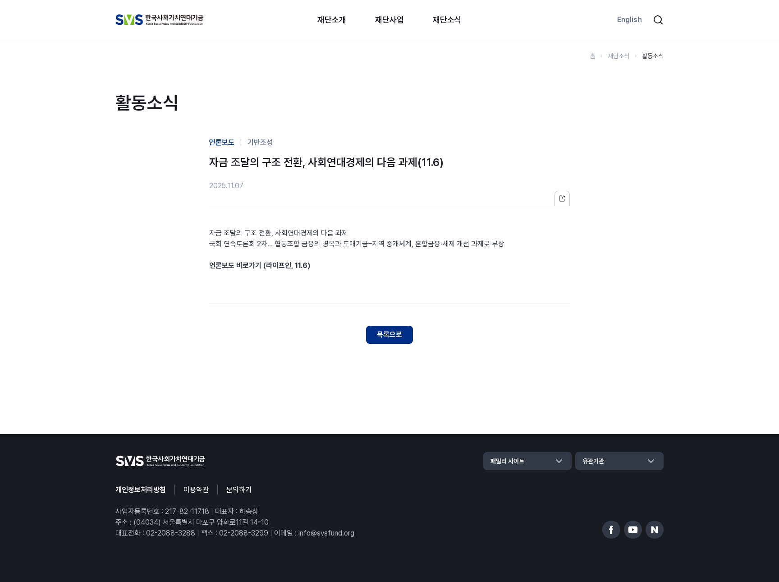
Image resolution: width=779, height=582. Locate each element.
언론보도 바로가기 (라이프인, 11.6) (260, 265)
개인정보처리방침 (140, 489)
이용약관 (196, 489)
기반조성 (260, 142)
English (629, 19)
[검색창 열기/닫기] (658, 19)
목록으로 (389, 334)
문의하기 (239, 489)
